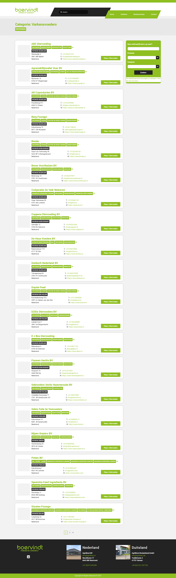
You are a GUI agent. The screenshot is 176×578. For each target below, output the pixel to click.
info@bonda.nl (74, 154)
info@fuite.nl (73, 422)
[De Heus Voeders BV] (24, 246)
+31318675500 (71, 249)
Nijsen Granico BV (41, 433)
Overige (62, 71)
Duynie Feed (38, 287)
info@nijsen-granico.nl (71, 446)
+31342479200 (72, 273)
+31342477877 (69, 176)
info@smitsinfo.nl (74, 397)
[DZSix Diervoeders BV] (24, 319)
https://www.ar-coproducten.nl (74, 108)
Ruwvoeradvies (69, 242)
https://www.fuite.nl (76, 424)
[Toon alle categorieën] (73, 47)
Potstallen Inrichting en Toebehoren (99, 510)
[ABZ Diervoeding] (24, 51)
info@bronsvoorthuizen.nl (72, 178)
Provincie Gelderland (39, 51)
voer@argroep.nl (73, 81)
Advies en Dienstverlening (40, 71)
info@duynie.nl (75, 300)
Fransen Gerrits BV (42, 360)
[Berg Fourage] (24, 124)
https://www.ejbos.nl (74, 351)
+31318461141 (73, 200)
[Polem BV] (24, 465)
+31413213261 (67, 371)
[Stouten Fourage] (24, 514)
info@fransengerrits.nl (70, 373)
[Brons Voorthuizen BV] (24, 173)
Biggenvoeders (46, 47)
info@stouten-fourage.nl (72, 519)
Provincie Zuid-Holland (39, 294)
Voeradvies (69, 485)
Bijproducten (58, 388)
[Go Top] (172, 573)
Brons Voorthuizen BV (44, 165)
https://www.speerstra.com (75, 497)
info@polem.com (71, 471)
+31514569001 (70, 492)
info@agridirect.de (138, 555)
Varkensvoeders (64, 315)
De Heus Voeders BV (43, 238)
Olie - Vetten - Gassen (39, 461)
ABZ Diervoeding (41, 43)
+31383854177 (74, 419)
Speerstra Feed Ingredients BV (49, 482)
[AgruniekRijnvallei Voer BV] (24, 75)
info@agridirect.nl (89, 555)
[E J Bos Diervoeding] (24, 343)
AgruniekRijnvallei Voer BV (46, 68)
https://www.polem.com (74, 473)
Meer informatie (110, 58)
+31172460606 (75, 298)
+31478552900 (68, 444)
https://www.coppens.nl (75, 229)
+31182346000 (74, 322)
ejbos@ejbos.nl (72, 349)
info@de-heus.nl (72, 251)
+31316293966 (68, 103)
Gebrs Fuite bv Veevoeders (46, 409)
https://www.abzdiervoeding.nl (74, 59)
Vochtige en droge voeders (56, 96)
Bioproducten (56, 47)
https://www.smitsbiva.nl (77, 400)
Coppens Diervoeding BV (45, 214)
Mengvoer (67, 169)
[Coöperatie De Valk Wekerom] (24, 197)
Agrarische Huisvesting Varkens (42, 193)
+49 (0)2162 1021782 (140, 565)
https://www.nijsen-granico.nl (74, 449)
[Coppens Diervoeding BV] (24, 222)
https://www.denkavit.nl (76, 278)
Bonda (35, 141)
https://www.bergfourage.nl (75, 132)
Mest (52, 242)
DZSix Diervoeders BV (44, 311)
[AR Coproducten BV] (24, 100)
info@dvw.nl (72, 203)
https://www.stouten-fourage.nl (74, 522)
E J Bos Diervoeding (43, 336)
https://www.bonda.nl (78, 156)
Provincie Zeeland (38, 513)
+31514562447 (70, 468)
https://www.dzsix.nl (76, 327)
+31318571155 (72, 346)
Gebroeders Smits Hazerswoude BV (51, 384)
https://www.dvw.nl (75, 205)
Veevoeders (21, 29)
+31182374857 (73, 395)
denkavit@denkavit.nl (74, 276)
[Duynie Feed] (24, 295)
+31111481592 (68, 517)
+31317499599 (72, 78)
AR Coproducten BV (42, 92)
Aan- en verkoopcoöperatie (75, 71)
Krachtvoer (67, 47)
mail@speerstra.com (71, 495)
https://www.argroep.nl (76, 83)
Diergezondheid (46, 169)
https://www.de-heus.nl (74, 254)
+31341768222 (70, 127)
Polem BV (37, 457)
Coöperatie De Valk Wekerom (48, 190)
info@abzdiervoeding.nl (71, 57)
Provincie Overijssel (39, 416)
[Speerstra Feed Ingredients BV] (24, 489)
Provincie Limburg (38, 440)
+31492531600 (71, 225)
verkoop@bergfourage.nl (74, 130)
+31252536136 (75, 152)
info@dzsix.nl (73, 324)
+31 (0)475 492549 (89, 565)
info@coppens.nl (72, 227)
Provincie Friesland (38, 465)
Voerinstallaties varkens (84, 193)
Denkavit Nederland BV (44, 263)
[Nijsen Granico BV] (24, 441)
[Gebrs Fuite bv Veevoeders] (24, 416)
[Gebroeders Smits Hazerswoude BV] (24, 392)
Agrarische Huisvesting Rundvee (81, 461)
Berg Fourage (39, 116)
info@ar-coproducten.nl (71, 105)
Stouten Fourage (41, 506)
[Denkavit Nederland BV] (24, 270)
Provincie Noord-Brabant (40, 148)
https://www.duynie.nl (79, 303)
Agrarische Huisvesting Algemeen (58, 461)
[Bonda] (24, 148)
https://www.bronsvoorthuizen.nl (76, 181)
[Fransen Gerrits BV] (24, 368)
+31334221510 (68, 54)
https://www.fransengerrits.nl (73, 376)
